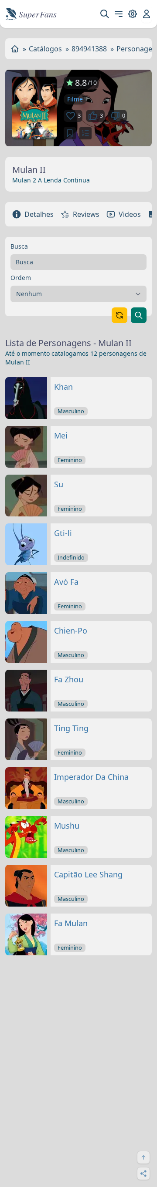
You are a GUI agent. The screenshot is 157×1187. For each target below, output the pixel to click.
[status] (70, 133)
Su (58, 484)
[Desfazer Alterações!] (119, 315)
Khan (63, 386)
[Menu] (118, 14)
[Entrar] (146, 14)
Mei (61, 435)
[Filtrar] (139, 315)
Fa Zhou (68, 679)
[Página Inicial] (14, 48)
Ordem (20, 277)
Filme (75, 99)
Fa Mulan (71, 923)
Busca (19, 246)
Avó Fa (66, 582)
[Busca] (104, 14)
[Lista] (85, 133)
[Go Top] (143, 1157)
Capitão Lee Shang (88, 874)
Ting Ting (71, 728)
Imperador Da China (91, 777)
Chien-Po (70, 630)
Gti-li (63, 533)
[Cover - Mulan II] (34, 108)
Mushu (66, 825)
